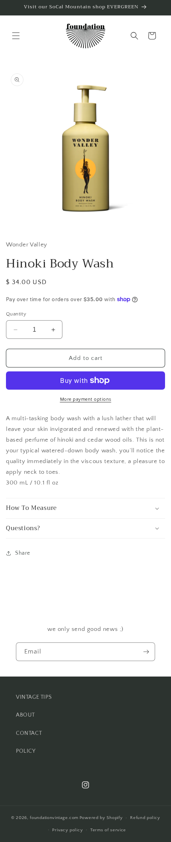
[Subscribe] (146, 651)
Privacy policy (67, 830)
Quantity (16, 314)
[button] (16, 35)
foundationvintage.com (54, 817)
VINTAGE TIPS (34, 697)
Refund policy (145, 817)
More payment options (85, 399)
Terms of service (108, 830)
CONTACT (29, 733)
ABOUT (25, 715)
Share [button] (22, 553)
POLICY (26, 751)
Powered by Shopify (101, 817)
